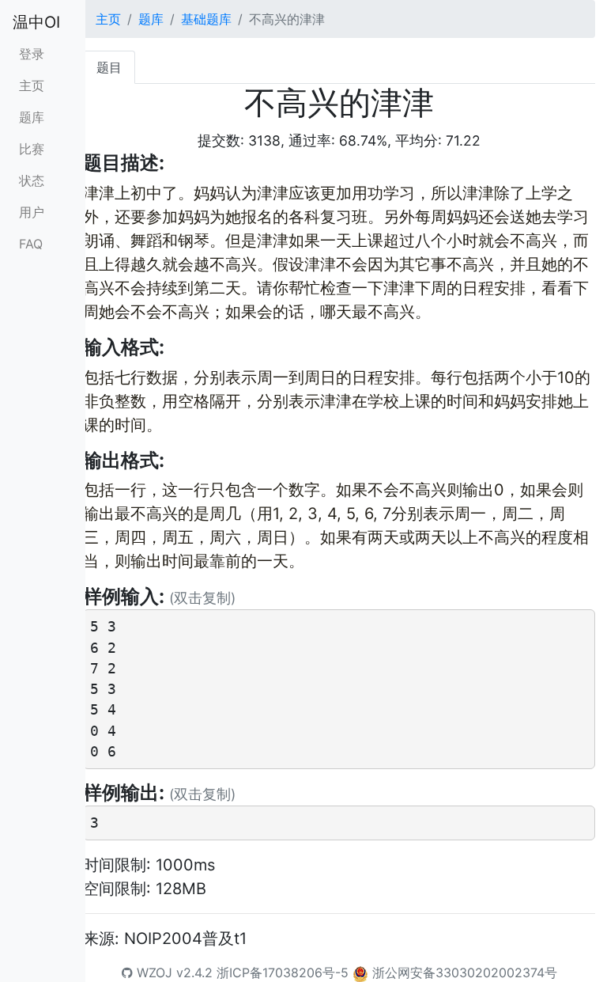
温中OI (36, 22)
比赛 (31, 149)
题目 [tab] (109, 67)
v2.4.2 (194, 972)
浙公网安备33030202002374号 (464, 972)
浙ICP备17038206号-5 (283, 972)
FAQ (31, 244)
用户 (31, 212)
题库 (31, 117)
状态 (31, 180)
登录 (31, 54)
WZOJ (152, 972)
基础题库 (206, 19)
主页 (31, 85)
